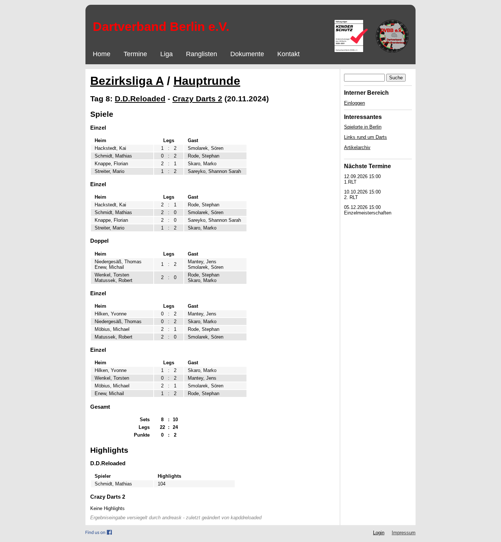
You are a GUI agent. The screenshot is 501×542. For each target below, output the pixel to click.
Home (101, 54)
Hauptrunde (206, 80)
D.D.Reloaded (140, 98)
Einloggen (354, 103)
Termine (135, 54)
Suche (396, 77)
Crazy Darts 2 (197, 98)
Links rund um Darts (365, 137)
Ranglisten (201, 54)
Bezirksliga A (127, 80)
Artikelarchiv (357, 147)
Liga (166, 54)
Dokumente (247, 54)
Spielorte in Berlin (362, 127)
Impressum (404, 532)
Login (378, 532)
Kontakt (288, 54)
